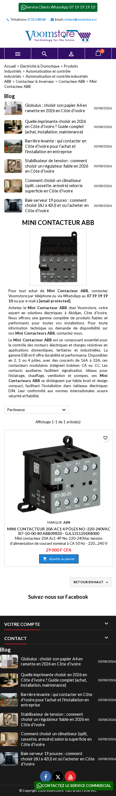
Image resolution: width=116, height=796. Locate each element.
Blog (9, 96)
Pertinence (37, 410)
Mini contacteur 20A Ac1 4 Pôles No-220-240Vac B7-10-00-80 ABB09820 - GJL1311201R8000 (58, 531)
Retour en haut (91, 582)
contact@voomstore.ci (80, 19)
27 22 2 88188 (36, 19)
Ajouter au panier (59, 559)
